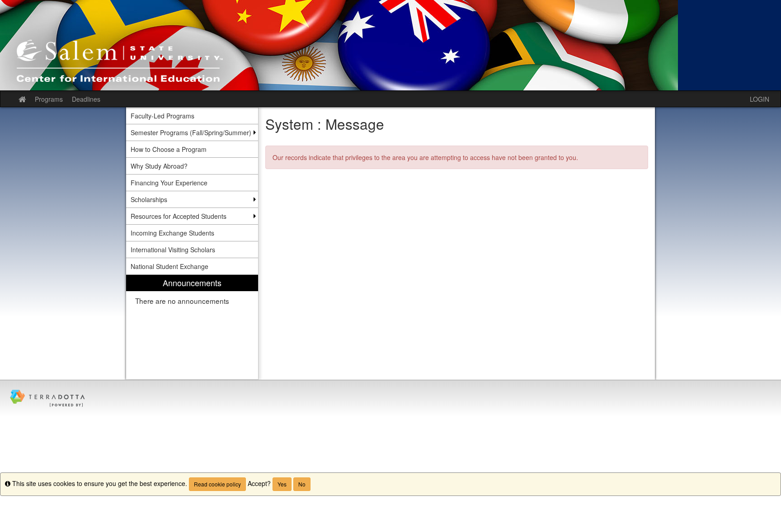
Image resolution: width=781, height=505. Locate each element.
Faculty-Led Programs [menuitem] (162, 115)
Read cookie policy (217, 484)
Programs (49, 99)
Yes (282, 484)
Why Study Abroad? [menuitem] (159, 165)
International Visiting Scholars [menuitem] (173, 249)
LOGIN (759, 99)
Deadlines (86, 99)
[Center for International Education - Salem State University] (390, 45)
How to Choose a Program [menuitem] (169, 149)
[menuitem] (192, 327)
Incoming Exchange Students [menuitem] (172, 232)
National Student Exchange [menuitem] (169, 266)
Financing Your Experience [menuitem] (169, 182)
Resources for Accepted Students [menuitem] (178, 216)
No (302, 484)
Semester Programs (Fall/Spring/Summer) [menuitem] (191, 132)
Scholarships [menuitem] (149, 199)
